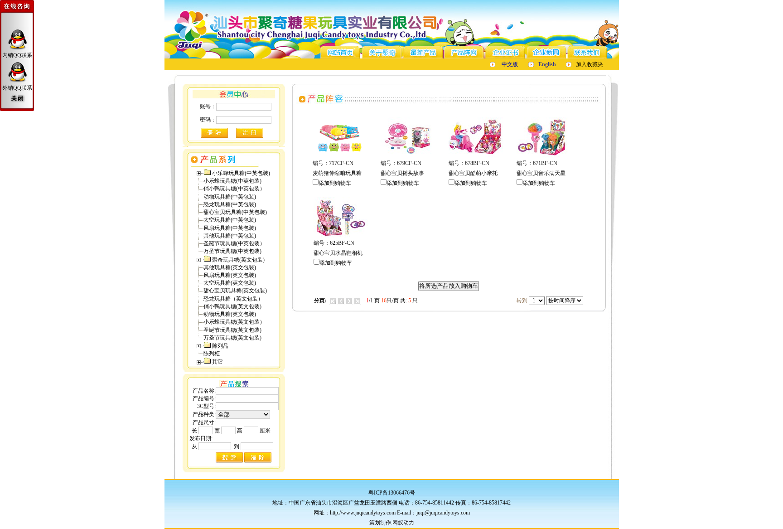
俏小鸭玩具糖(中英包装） (234, 188)
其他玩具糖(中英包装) (229, 236)
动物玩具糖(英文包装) (229, 314)
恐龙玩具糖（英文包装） (233, 299)
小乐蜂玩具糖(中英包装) (232, 181)
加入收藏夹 (589, 64)
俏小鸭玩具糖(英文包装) (232, 306)
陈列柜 (211, 353)
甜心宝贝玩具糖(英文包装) (235, 290)
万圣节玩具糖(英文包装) (232, 338)
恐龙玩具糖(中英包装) (229, 204)
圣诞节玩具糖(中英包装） (234, 243)
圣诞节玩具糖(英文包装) (232, 330)
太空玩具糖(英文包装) (229, 283)
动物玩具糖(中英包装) (229, 197)
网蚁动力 (403, 522)
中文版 (510, 64)
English (547, 64)
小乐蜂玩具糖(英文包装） (234, 322)
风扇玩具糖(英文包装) (229, 275)
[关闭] (17, 99)
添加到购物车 (335, 183)
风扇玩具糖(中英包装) (229, 228)
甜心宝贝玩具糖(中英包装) (235, 212)
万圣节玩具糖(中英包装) (232, 251)
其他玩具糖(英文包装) (229, 267)
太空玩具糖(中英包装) (229, 220)
